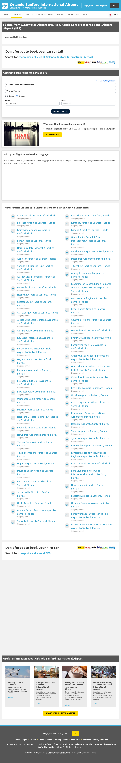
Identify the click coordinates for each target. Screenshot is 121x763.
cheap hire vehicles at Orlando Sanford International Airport (55, 56)
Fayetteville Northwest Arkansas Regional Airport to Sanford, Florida (90, 455)
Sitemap (104, 740)
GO (114, 5)
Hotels (86, 14)
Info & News (73, 14)
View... (10, 697)
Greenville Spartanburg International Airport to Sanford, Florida (90, 358)
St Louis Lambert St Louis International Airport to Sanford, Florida (92, 527)
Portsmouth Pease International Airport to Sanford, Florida (88, 416)
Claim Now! (52, 135)
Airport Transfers (44, 14)
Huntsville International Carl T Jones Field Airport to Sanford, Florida (90, 369)
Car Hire (28, 14)
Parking (60, 14)
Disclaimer (86, 740)
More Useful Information (60, 713)
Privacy (96, 740)
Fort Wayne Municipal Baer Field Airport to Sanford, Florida (34, 351)
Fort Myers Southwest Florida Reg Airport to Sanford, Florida (89, 516)
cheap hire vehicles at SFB (34, 553)
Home (6, 14)
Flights (17, 14)
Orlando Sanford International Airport (44, 5)
